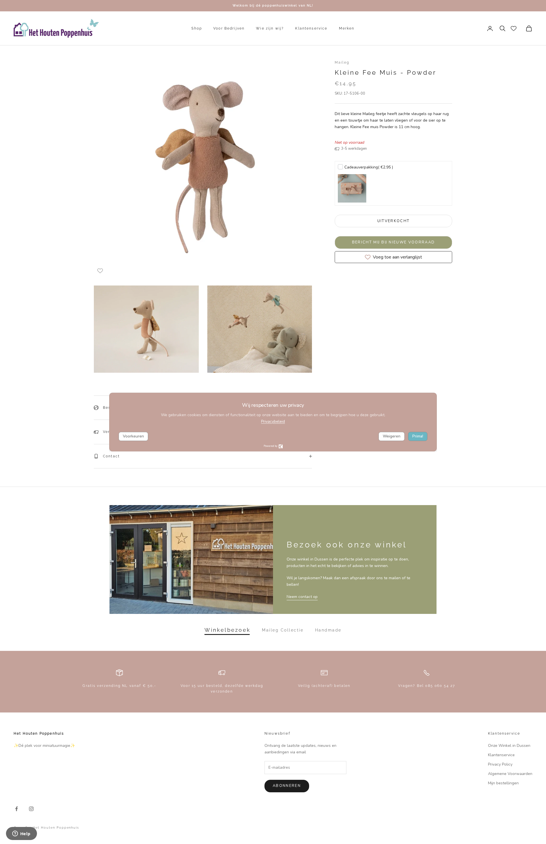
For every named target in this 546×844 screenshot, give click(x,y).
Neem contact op (302, 596)
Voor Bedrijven (229, 28)
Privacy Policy (500, 764)
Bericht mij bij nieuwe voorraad (393, 242)
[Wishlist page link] (513, 28)
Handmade (328, 630)
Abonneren (287, 785)
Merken (347, 28)
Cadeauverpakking (368, 167)
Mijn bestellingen (503, 783)
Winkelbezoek (227, 630)
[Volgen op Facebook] (16, 809)
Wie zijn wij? (270, 28)
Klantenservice (311, 28)
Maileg (342, 62)
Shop (196, 28)
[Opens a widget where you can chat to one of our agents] (21, 834)
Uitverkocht (393, 221)
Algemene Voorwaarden (510, 773)
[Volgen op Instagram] (31, 809)
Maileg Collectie (282, 630)
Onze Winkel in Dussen (509, 745)
